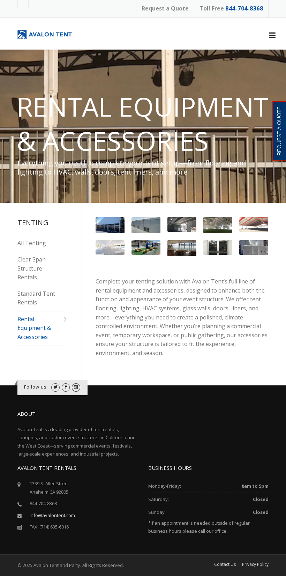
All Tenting (31, 243)
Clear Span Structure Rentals (31, 268)
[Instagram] (76, 387)
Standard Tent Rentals (36, 298)
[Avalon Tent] (49, 34)
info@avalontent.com (52, 515)
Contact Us (225, 564)
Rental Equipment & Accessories (34, 328)
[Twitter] (55, 387)
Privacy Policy (255, 564)
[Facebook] (66, 387)
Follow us (35, 387)
